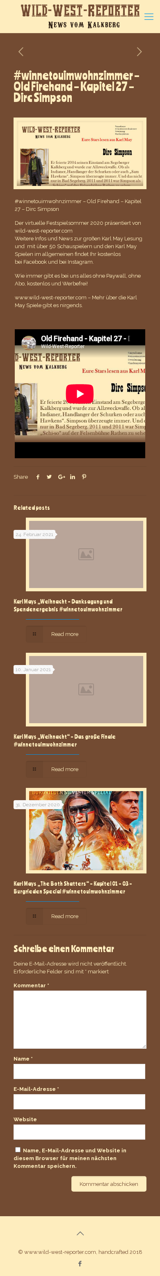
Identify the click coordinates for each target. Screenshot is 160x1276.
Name (23, 1059)
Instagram (80, 262)
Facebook (35, 262)
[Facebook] (80, 1263)
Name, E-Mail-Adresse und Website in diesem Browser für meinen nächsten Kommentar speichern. (70, 1158)
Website (25, 1119)
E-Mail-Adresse (36, 1089)
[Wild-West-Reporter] (80, 16)
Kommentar (31, 985)
